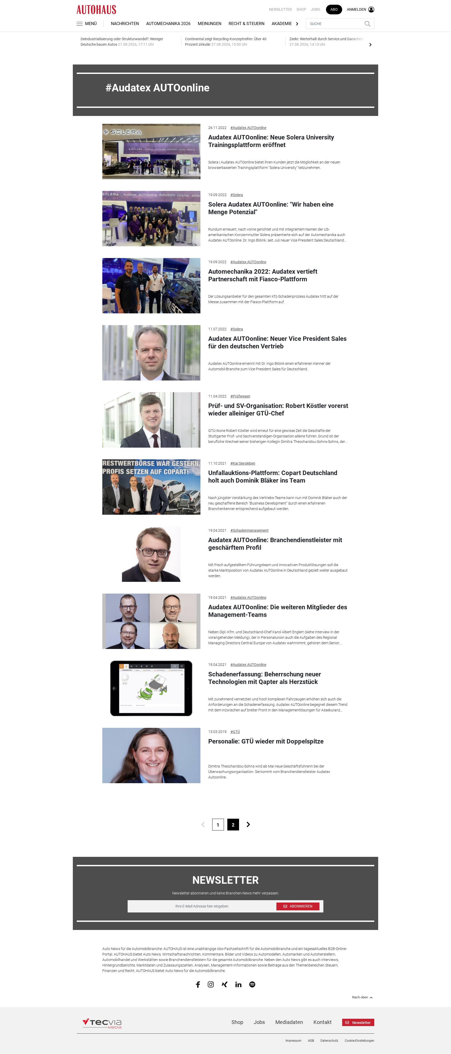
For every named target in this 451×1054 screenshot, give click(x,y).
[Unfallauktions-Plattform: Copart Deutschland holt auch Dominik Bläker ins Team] (151, 487)
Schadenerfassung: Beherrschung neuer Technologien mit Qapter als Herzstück (264, 678)
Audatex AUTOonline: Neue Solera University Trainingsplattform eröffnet (271, 141)
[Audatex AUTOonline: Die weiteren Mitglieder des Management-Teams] (151, 621)
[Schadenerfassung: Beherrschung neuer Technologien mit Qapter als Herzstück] (151, 688)
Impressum (293, 1041)
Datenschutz (329, 1041)
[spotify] (252, 984)
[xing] (225, 984)
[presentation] (370, 44)
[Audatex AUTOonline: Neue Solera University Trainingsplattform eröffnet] (151, 151)
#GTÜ (235, 732)
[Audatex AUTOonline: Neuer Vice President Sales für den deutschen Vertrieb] (151, 352)
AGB (311, 1041)
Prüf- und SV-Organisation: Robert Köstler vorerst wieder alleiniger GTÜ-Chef (278, 409)
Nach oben (360, 997)
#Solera (236, 195)
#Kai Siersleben (242, 463)
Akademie (282, 23)
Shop (301, 9)
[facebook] (198, 984)
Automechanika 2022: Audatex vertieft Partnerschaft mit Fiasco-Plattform (262, 275)
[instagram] (211, 984)
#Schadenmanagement (249, 530)
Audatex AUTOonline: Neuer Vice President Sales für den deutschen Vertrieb (277, 342)
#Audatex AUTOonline (248, 128)
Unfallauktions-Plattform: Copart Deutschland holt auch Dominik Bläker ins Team (272, 476)
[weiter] (248, 824)
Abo (334, 9)
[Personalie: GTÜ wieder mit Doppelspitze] (151, 755)
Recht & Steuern (246, 23)
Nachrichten (125, 23)
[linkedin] (238, 984)
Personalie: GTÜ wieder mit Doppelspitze (266, 741)
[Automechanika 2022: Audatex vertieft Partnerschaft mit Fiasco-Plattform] (151, 285)
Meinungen (209, 23)
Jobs (315, 9)
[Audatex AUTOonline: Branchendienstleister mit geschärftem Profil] (151, 554)
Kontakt (322, 1022)
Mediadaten (289, 1022)
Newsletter (280, 9)
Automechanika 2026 (168, 23)
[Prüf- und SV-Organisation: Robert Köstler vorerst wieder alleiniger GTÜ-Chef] (151, 420)
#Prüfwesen (240, 396)
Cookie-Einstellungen (359, 1041)
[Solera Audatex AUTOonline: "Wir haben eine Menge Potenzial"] (151, 218)
